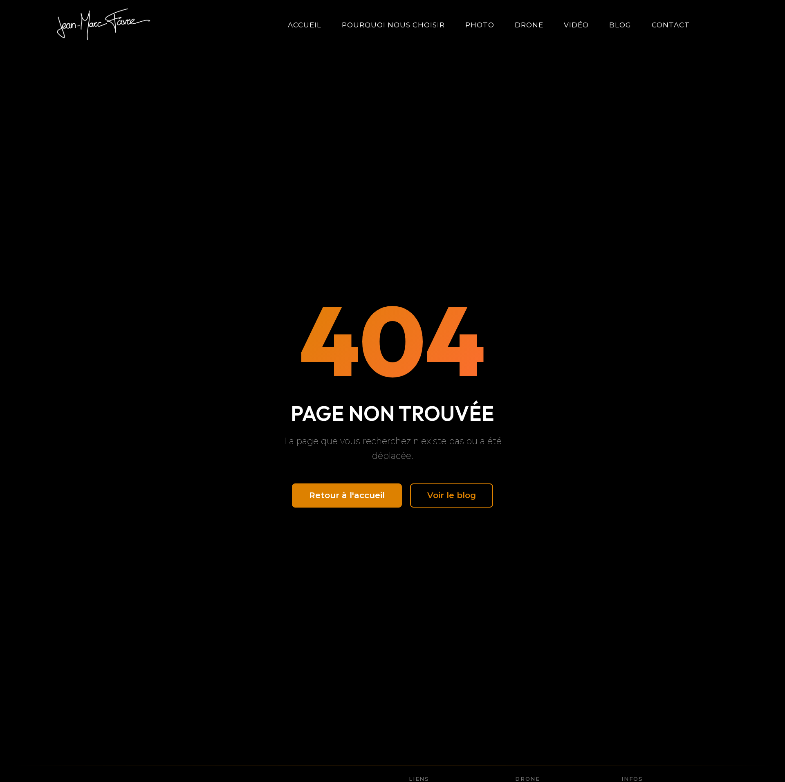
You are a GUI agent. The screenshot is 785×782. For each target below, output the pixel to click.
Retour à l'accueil (347, 495)
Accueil (304, 25)
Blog (620, 25)
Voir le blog (451, 495)
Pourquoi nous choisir (393, 25)
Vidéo (576, 25)
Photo (479, 25)
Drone (529, 25)
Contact (671, 25)
